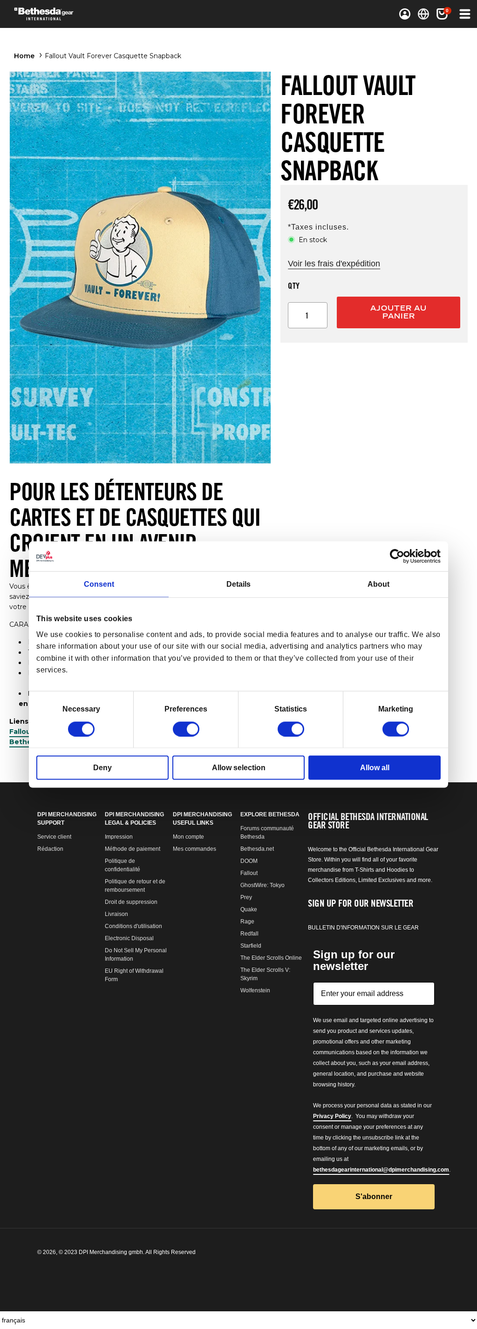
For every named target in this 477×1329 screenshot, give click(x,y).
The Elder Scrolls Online (271, 958)
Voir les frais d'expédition (334, 263)
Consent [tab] (99, 584)
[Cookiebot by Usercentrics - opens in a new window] (400, 556)
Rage (247, 921)
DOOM (249, 861)
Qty (294, 285)
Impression (119, 837)
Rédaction (50, 849)
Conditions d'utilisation (133, 926)
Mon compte (188, 837)
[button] (442, 14)
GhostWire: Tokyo (262, 885)
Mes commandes (194, 849)
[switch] (186, 728)
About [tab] (378, 584)
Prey (246, 897)
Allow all (374, 767)
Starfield (250, 946)
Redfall (249, 933)
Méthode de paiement (132, 849)
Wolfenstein (255, 990)
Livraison (116, 914)
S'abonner (373, 1196)
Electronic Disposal (129, 938)
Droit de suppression (131, 902)
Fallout (249, 873)
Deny (102, 767)
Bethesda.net (257, 849)
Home (24, 56)
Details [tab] (238, 584)
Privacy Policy (332, 1116)
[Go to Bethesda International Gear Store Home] (60, 14)
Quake (248, 909)
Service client (54, 837)
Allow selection (239, 767)
